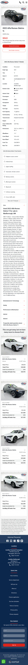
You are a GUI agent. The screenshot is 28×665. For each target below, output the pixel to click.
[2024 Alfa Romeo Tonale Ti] (14, 482)
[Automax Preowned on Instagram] (14, 541)
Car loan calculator (14, 601)
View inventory (14, 575)
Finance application (14, 597)
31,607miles (22, 361)
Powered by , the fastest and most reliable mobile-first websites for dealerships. (14, 656)
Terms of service (14, 605)
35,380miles (22, 497)
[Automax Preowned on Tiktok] (17, 541)
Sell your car (14, 584)
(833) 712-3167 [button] (15, 555)
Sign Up (14, 645)
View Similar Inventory (14, 50)
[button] (20, 2)
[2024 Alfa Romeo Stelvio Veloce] (14, 436)
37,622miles (22, 406)
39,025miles (22, 452)
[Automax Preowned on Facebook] (7, 541)
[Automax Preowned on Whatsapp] (21, 541)
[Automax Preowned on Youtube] (10, 541)
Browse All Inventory (14, 46)
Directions (14, 593)
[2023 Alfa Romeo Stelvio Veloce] (14, 345)
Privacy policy (14, 610)
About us (14, 588)
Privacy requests (14, 614)
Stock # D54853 (5, 402)
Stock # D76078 (5, 448)
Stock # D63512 (5, 357)
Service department (14, 580)
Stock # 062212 (5, 493)
